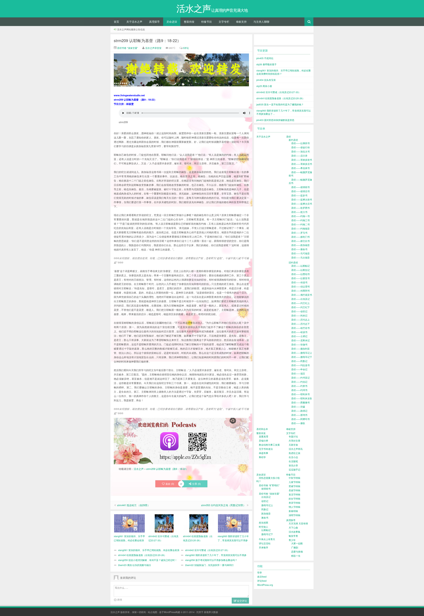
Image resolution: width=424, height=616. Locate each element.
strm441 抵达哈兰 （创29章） (133, 505)
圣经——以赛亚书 (300, 278)
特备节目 (206, 22)
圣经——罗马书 (299, 232)
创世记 (264, 501)
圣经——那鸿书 (299, 415)
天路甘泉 (293, 444)
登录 (259, 572)
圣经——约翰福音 (300, 228)
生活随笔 (293, 461)
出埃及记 (266, 497)
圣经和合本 (262, 429)
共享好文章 (294, 440)
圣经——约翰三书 (300, 220)
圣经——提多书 (299, 195)
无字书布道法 (266, 448)
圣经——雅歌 (298, 423)
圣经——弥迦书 (299, 344)
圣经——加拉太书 (300, 151)
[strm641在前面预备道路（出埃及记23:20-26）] (198, 523)
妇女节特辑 (294, 498)
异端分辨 (263, 440)
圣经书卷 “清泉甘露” (127, 48)
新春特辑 (293, 511)
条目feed (261, 576)
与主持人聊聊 (261, 22)
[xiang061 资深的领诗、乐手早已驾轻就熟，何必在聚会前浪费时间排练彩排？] (129, 523)
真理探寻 (154, 22)
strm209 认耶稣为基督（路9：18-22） (147, 40)
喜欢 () (169, 483)
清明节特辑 (294, 515)
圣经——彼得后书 (300, 191)
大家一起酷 (297, 543)
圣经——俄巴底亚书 (301, 294)
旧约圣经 (293, 262)
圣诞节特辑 (294, 490)
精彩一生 (295, 555)
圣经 (288, 136)
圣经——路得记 (299, 410)
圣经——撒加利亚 (300, 348)
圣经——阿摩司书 (300, 419)
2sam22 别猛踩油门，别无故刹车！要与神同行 (209, 565)
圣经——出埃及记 (300, 299)
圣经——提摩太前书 (301, 199)
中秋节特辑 (294, 477)
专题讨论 (293, 436)
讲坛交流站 (264, 543)
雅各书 (264, 517)
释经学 (262, 457)
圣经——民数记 (299, 361)
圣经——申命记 (299, 369)
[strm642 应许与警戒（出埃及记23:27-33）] (164, 523)
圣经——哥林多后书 (301, 164)
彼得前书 (266, 488)
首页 (116, 22)
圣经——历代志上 (300, 319)
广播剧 (294, 547)
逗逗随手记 (294, 469)
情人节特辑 (294, 506)
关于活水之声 (134, 22)
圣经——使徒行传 (300, 147)
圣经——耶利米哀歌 (301, 398)
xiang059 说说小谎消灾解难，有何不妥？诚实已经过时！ (147, 560)
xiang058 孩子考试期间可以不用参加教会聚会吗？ (211, 560)
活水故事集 (294, 531)
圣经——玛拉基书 (300, 365)
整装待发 (189, 22)
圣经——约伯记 (299, 381)
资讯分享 (293, 465)
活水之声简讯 (296, 448)
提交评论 (241, 600)
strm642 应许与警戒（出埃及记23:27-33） (207, 550)
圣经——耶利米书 (300, 394)
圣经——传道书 (299, 282)
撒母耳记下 (267, 534)
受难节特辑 (294, 486)
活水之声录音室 (153, 48)
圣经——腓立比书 (300, 241)
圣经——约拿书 (299, 386)
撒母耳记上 (267, 505)
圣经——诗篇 (298, 406)
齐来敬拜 (263, 547)
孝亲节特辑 (294, 502)
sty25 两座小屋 (264, 86)
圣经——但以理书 (300, 286)
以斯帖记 (266, 530)
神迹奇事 (263, 453)
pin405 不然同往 (264, 58)
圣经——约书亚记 (300, 377)
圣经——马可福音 (300, 253)
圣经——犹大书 (299, 212)
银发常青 (293, 535)
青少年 (292, 540)
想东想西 (263, 522)
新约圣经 (293, 139)
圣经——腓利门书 (300, 236)
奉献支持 (241, 22)
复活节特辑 (294, 494)
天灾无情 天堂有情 (298, 523)
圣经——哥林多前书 (301, 159)
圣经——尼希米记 (300, 340)
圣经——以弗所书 (300, 143)
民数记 (264, 509)
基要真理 (263, 436)
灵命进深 (171, 22)
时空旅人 (263, 526)
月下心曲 (293, 527)
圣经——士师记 (299, 336)
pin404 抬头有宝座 (266, 80)
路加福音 (266, 513)
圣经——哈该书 (299, 332)
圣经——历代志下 (300, 323)
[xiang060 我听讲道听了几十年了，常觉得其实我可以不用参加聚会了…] (233, 523)
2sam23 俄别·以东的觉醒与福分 (134, 565)
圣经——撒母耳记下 (301, 357)
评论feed (261, 580)
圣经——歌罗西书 (300, 207)
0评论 (186, 48)
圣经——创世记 (299, 311)
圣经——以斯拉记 (300, 270)
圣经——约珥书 (299, 390)
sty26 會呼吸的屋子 (266, 64)
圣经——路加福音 (300, 245)
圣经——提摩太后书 (301, 203)
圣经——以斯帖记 (300, 265)
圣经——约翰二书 (300, 224)
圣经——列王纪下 (300, 307)
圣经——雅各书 (299, 249)
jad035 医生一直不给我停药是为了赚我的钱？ (280, 104)
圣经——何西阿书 (300, 290)
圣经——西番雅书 (300, 402)
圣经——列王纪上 (300, 303)
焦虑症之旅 (294, 453)
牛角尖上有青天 (267, 539)
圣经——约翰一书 (300, 216)
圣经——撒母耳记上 (301, 352)
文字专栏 (224, 22)
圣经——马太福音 (300, 257)
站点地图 (152, 612)
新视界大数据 (211, 612)
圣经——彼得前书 (300, 187)
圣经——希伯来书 (300, 168)
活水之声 (139, 469)
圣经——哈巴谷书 (300, 328)
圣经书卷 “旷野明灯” (269, 485)
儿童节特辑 (294, 482)
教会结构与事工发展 (269, 444)
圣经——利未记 (299, 315)
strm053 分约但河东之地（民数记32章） (223, 505)
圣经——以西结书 (300, 274)
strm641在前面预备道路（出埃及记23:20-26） (142, 555)
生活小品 (293, 457)
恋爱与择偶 (297, 551)
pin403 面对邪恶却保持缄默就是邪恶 (275, 120)
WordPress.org (265, 585)
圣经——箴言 (298, 373)
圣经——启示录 (299, 155)
